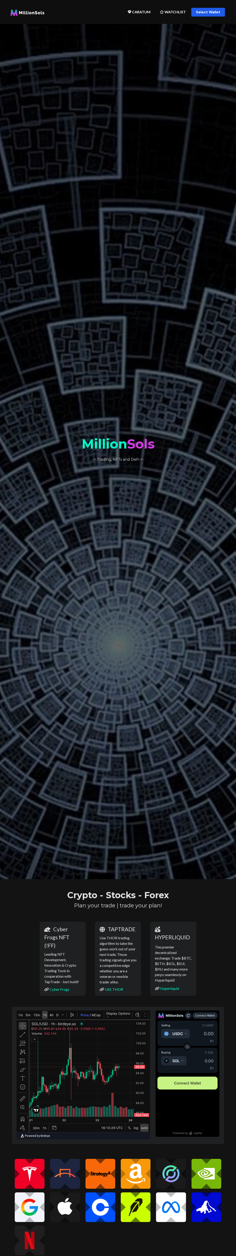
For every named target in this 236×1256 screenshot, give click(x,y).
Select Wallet (208, 12)
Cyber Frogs (59, 989)
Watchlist (175, 12)
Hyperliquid (169, 988)
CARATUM (140, 12)
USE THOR (114, 989)
